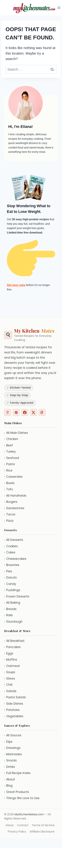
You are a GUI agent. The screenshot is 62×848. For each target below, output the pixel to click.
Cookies (11, 546)
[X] (33, 412)
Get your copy (16, 285)
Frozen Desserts (16, 596)
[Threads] (42, 412)
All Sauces (12, 735)
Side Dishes (13, 704)
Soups (9, 672)
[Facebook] (24, 412)
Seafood (11, 458)
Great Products (16, 792)
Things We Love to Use (21, 798)
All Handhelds (15, 496)
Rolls (8, 615)
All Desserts (13, 540)
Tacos (9, 514)
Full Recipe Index (17, 773)
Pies (8, 571)
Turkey (10, 451)
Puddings (12, 590)
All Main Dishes (16, 433)
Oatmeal (12, 666)
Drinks (9, 767)
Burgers (10, 502)
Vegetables (13, 716)
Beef (8, 445)
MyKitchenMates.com (29, 814)
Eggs (8, 653)
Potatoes (12, 710)
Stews (9, 678)
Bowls (9, 483)
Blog (8, 785)
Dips (8, 742)
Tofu (8, 489)
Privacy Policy (17, 832)
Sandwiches (14, 508)
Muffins (10, 660)
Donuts (10, 577)
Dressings (12, 748)
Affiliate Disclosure (41, 832)
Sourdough (13, 621)
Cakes (9, 552)
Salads (10, 691)
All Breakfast (14, 641)
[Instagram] (7, 412)
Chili (8, 685)
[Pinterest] (16, 412)
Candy (10, 584)
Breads (10, 609)
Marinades (13, 754)
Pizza (8, 521)
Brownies (11, 565)
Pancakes (12, 647)
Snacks (10, 760)
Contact (22, 825)
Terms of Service (43, 825)
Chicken (11, 439)
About (9, 779)
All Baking (12, 603)
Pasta (9, 464)
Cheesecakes (15, 559)
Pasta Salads (15, 697)
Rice (8, 470)
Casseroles (13, 477)
